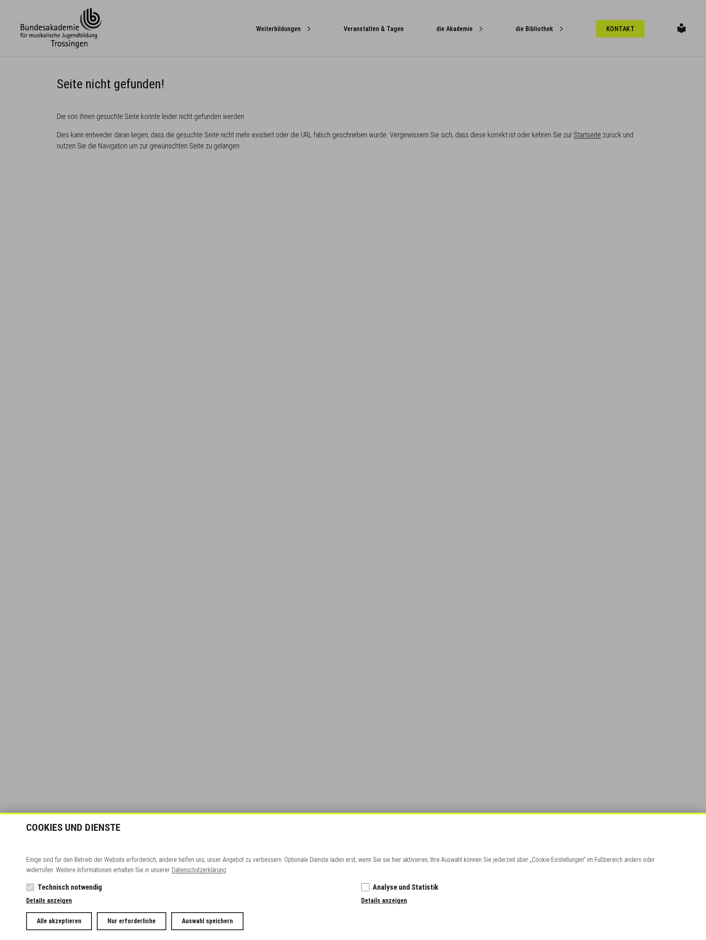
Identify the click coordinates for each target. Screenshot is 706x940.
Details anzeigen (49, 900)
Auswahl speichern (207, 921)
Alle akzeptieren (59, 921)
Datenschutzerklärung (199, 870)
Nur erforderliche (131, 921)
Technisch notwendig (70, 887)
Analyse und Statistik (405, 887)
